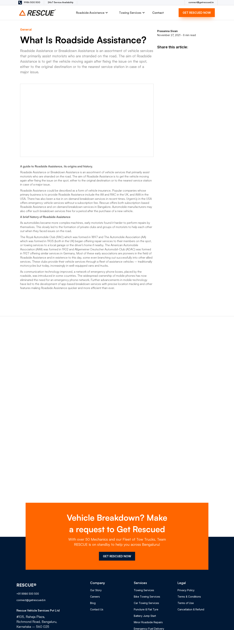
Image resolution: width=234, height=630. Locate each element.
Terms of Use (186, 603)
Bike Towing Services (147, 596)
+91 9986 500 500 (27, 593)
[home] (38, 13)
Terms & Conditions (189, 596)
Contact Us (96, 609)
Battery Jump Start (145, 615)
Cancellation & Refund (191, 609)
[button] (92, 12)
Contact (158, 12)
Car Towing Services (146, 603)
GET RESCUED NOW (197, 12)
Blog (93, 603)
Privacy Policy (186, 590)
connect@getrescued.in (31, 600)
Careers (95, 596)
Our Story (96, 590)
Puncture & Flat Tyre (146, 609)
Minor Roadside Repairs (148, 622)
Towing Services (144, 590)
